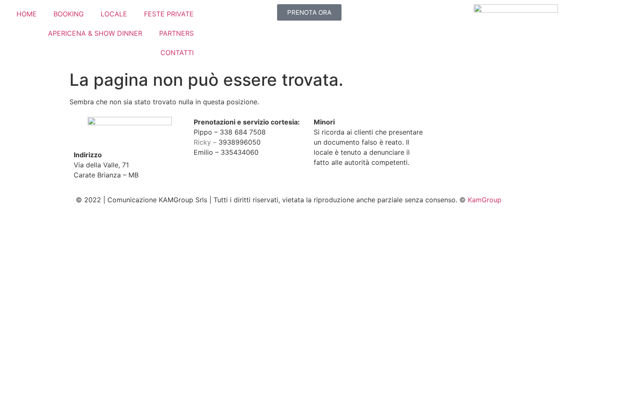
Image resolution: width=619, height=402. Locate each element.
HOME (26, 14)
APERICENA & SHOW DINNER (95, 33)
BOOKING (68, 14)
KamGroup (485, 200)
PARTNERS (176, 33)
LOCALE (114, 14)
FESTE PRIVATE (169, 14)
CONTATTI (177, 52)
